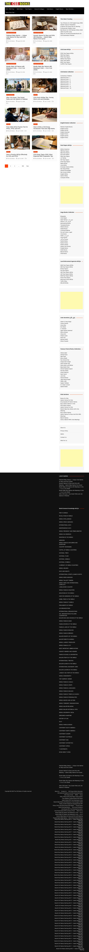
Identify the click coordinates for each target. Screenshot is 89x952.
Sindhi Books (63, 250)
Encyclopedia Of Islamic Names (68, 402)
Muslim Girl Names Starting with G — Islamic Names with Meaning (69, 901)
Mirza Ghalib (63, 358)
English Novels (64, 130)
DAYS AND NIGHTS (64, 571)
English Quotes (64, 135)
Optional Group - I (65, 77)
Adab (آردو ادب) (64, 235)
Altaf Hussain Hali (65, 363)
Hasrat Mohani (64, 377)
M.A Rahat (63, 327)
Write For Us (63, 440)
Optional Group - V (65, 84)
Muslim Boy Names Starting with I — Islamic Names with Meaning (69, 840)
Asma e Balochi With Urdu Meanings (70, 419)
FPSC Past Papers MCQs (66, 53)
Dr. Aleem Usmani (65, 384)
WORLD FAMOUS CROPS (65, 685)
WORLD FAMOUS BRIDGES (66, 633)
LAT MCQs (63, 158)
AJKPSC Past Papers (65, 64)
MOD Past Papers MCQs (66, 265)
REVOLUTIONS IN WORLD (66, 516)
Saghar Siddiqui (64, 383)
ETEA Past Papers (65, 161)
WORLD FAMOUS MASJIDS (66, 691)
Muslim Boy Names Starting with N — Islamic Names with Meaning (69, 853)
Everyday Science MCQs (66, 167)
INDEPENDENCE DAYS (65, 528)
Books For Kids (64, 398)
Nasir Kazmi (63, 374)
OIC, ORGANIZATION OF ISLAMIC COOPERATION (68, 614)
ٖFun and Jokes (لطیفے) (66, 232)
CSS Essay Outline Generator (75, 791)
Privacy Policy (64, 430)
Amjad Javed (63, 335)
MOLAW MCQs (64, 283)
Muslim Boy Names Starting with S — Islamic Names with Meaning (69, 865)
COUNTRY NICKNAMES (65, 547)
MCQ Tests (20, 9)
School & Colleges (39, 9)
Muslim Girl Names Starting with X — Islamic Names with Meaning (69, 944)
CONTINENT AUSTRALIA (65, 737)
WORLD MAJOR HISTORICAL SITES (68, 709)
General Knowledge (65, 170)
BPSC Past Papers (65, 62)
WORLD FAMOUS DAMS (65, 621)
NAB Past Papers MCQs (66, 276)
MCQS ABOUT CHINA (65, 752)
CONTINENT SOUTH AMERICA (67, 727)
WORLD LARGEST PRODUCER (67, 642)
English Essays (64, 128)
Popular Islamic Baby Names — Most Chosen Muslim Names (68, 817)
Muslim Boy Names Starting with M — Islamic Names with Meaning (68, 850)
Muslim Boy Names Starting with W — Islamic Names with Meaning (68, 876)
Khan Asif (62, 337)
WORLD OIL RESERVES (65, 534)
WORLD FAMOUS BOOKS (65, 724)
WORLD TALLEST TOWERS (66, 580)
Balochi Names (64, 418)
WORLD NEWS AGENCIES (66, 577)
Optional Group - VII (65, 88)
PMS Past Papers (64, 55)
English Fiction (64, 134)
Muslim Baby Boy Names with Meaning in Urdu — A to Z (69, 812)
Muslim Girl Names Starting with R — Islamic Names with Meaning (69, 929)
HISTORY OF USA (63, 718)
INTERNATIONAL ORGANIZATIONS (68, 611)
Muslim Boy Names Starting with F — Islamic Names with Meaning (69, 832)
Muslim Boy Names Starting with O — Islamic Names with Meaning (69, 855)
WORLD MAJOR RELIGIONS (66, 706)
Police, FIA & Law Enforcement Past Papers (63, 805)
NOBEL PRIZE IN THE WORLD (67, 599)
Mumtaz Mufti (64, 339)
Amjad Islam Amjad (65, 361)
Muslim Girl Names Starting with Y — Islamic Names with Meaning (69, 947)
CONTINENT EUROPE (64, 733)
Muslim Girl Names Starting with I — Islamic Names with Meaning (69, 906)
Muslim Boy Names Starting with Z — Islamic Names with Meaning (69, 883)
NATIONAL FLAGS (64, 556)
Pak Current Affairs (65, 172)
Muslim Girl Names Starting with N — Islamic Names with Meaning (69, 919)
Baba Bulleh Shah (65, 367)
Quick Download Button (64, 807)
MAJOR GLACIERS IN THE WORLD (68, 669)
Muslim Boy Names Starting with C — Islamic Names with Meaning (69, 825)
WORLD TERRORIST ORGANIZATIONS (69, 703)
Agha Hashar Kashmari (66, 330)
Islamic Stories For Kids (66, 400)
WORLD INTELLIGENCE (65, 519)
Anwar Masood (64, 372)
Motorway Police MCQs (66, 279)
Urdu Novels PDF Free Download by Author (72, 809)
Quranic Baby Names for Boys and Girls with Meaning (69, 816)
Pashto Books (64, 241)
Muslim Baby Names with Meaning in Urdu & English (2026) (68, 801)
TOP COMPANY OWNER (65, 679)
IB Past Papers (64, 268)
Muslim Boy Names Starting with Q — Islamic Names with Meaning (69, 860)
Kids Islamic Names (65, 405)
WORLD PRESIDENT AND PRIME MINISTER (70, 531)
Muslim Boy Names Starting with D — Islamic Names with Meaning (69, 827)
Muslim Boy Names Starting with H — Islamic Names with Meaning (69, 838)
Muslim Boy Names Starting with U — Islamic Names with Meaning (69, 870)
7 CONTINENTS (63, 749)
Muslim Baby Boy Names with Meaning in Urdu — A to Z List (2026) (42, 68)
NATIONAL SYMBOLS (64, 562)
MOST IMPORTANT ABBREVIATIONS (68, 648)
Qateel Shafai (64, 386)
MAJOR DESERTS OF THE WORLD (68, 636)
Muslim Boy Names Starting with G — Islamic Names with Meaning (69, 835)
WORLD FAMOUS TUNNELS (66, 602)
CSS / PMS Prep (10, 9)
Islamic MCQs (64, 175)
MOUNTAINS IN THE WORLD (66, 593)
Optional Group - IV (65, 82)
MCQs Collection (64, 149)
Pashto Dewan (64, 244)
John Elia (62, 376)
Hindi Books (63, 253)
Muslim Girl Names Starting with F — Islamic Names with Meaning (69, 898)
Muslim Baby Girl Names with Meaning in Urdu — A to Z (69, 814)
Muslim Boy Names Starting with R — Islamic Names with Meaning (69, 863)
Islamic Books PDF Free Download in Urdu (72, 800)
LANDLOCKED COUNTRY (66, 587)
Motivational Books (65, 223)
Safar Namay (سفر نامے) (66, 219)
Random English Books (66, 126)
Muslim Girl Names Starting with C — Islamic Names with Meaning (69, 891)
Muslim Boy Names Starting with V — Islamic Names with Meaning (69, 873)
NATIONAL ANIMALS (64, 559)
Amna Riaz (63, 325)
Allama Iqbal (63, 353)
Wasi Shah (63, 356)
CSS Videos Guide (68, 794)
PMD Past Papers (65, 156)
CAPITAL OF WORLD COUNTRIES (68, 550)
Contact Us (63, 437)
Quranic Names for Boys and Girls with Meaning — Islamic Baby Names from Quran (44, 37)
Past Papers (28, 9)
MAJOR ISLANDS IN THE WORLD (67, 663)
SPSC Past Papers (65, 60)
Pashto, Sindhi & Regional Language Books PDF (71, 803)
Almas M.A (63, 334)
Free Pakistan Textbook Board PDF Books (72, 798)
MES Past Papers (64, 152)
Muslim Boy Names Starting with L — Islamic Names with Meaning (69, 848)
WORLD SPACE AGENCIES (66, 522)
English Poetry (64, 137)
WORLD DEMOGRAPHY (65, 676)
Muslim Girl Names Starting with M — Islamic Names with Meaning (69, 916)
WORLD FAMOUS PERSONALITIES (68, 697)
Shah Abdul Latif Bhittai (66, 365)
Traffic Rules (63, 281)
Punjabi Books (64, 248)
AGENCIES (62, 540)
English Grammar (64, 132)
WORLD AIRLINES (63, 568)
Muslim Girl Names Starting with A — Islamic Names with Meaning (69, 886)
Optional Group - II (65, 79)
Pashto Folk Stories (65, 246)
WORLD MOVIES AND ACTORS (67, 700)
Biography (63, 216)
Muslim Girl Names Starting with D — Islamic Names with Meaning (69, 893)
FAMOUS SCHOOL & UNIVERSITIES (68, 654)
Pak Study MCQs (64, 168)
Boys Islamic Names (65, 412)
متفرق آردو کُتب (64, 239)
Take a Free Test (10, 12)
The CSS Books (11, 41)
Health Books (64, 228)
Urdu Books (50, 9)
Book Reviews (69, 9)
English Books (59, 9)
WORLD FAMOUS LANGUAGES (67, 688)
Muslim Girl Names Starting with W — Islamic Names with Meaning (68, 941)
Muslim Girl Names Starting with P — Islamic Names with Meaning (69, 924)
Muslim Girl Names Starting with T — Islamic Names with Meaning (69, 934)
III (70, 81)
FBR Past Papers (64, 151)
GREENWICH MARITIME (65, 715)
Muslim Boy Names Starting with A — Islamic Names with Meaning (69, 820)
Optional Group (64, 81)
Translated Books (65, 225)
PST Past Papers (64, 160)
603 (23, 166)
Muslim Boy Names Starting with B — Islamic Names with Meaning (69, 822)
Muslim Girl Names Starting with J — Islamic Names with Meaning (69, 909)
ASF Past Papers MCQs (66, 274)
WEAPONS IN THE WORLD (66, 537)
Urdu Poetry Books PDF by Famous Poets (64, 810)
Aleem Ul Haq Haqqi (65, 321)
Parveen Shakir (64, 370)
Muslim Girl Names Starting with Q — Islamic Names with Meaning (69, 926)
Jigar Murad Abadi (65, 379)
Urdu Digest (63, 218)
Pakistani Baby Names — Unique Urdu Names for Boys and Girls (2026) (16, 37)
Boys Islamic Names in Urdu (67, 403)
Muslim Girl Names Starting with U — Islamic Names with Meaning (69, 936)
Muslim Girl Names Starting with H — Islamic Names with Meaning (69, 903)
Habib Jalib (63, 381)
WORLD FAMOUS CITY (65, 645)
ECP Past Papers (64, 154)
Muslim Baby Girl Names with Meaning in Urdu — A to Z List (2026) (15, 68)
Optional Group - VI (65, 86)
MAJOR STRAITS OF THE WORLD (68, 657)
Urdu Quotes (63, 237)
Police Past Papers (65, 277)
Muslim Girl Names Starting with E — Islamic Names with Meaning (69, 896)
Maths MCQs (63, 163)
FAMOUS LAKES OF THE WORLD (67, 627)
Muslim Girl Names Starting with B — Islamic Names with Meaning (69, 888)
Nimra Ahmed (64, 332)
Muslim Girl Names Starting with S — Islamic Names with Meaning (69, 931)
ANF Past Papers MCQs (66, 272)
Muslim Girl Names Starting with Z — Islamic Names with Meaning (70, 949)
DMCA (62, 434)
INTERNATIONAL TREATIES (66, 660)
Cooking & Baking (65, 230)
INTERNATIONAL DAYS (65, 525)
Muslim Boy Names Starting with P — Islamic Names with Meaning (69, 858)
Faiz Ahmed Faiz (64, 360)
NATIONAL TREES (63, 553)
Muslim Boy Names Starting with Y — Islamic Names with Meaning (69, 881)
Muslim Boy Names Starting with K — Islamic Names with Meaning (69, 845)
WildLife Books (64, 227)
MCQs (35, 94)
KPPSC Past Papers (65, 58)
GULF (60, 721)
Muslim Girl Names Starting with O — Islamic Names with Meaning (69, 921)
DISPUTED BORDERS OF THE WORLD (69, 596)
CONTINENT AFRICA (64, 746)
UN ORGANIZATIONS (64, 608)
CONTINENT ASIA (63, 740)
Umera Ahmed (64, 323)
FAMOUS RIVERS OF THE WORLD (68, 624)
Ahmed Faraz (63, 354)
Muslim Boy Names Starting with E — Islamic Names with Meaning (69, 830)
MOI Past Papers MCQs (66, 267)
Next (27, 166)
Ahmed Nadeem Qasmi (66, 368)
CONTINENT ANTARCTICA (66, 743)
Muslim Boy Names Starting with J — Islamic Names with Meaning (69, 843)
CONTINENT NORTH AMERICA (67, 730)
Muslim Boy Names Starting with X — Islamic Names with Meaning (69, 878)
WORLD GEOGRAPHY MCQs (66, 712)
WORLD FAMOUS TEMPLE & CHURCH (69, 694)
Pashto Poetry (64, 243)
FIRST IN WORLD (63, 513)
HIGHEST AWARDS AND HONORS (68, 651)
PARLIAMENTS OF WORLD (66, 605)
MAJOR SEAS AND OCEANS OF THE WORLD (71, 618)
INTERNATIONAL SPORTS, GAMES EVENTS (70, 574)
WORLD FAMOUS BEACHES (66, 630)
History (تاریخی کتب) (65, 221)
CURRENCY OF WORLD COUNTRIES (68, 565)
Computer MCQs (64, 177)
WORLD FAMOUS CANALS (66, 682)
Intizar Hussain (64, 341)
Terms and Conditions (77, 807)
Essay (81, 794)
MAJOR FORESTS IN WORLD (66, 639)
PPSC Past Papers (65, 57)
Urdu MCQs (63, 165)
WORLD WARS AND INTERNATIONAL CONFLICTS (68, 583)
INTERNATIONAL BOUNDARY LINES (68, 666)
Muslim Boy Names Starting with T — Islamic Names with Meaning (69, 868)
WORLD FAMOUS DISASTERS (66, 590)
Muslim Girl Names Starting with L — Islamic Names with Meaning (69, 914)
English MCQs (64, 174)
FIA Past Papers (64, 270)
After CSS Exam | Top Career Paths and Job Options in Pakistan (70, 494)
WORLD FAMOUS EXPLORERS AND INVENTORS (68, 543)
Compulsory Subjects (66, 75)
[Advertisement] (71, 105)
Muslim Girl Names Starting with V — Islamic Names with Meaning (69, 939)
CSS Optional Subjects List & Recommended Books (70, 793)
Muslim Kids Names (11, 32)
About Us (62, 427)
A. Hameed (63, 328)
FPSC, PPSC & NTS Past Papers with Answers (71, 796)
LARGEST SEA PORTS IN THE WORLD (69, 672)
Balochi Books (64, 251)
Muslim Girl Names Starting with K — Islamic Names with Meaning (69, 911)
